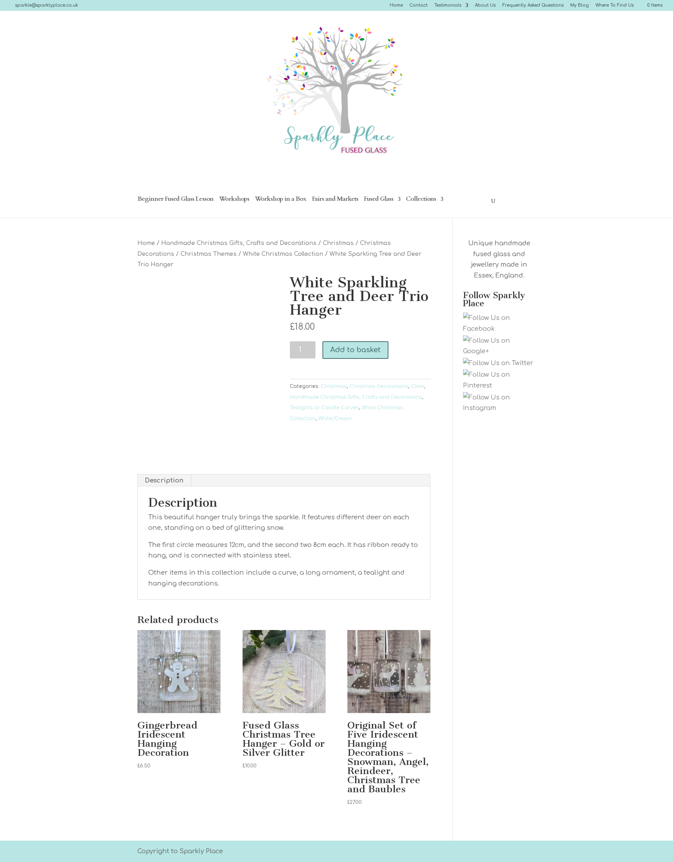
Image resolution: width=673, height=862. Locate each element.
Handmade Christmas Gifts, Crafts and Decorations (239, 243)
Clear (417, 386)
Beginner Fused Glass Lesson (175, 200)
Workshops (234, 200)
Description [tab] (164, 480)
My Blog (579, 5)
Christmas (338, 243)
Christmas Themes (209, 254)
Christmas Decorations (378, 386)
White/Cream (335, 418)
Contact (418, 5)
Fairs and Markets (335, 200)
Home (396, 5)
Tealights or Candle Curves (324, 407)
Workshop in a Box (280, 200)
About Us (485, 5)
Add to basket (355, 350)
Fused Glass (378, 200)
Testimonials (447, 5)
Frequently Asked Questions (533, 5)
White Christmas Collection (283, 254)
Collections (421, 200)
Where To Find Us (615, 5)
